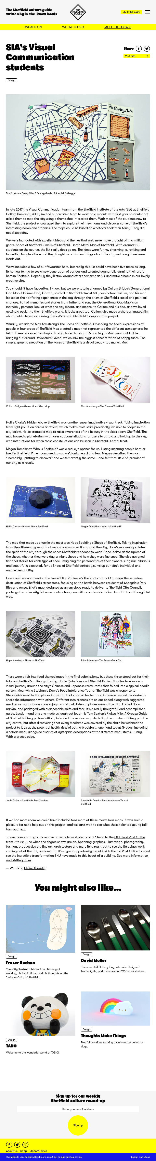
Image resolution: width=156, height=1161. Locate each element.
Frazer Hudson (20, 962)
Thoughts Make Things (103, 1035)
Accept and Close (140, 1157)
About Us (11, 1151)
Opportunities (38, 1151)
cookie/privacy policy (69, 1157)
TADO (11, 1046)
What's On (33, 27)
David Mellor (93, 960)
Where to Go (73, 27)
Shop (23, 1151)
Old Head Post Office (129, 837)
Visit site (130, 56)
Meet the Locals (117, 27)
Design (11, 80)
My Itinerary (131, 12)
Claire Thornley (35, 868)
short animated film (134, 311)
